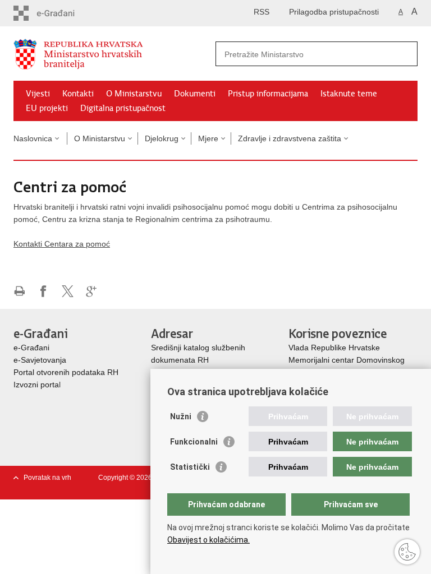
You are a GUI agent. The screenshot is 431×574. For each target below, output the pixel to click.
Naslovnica (32, 138)
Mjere (208, 138)
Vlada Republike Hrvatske (335, 347)
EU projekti (47, 108)
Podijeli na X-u (68, 291)
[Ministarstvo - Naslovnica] (114, 54)
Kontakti (78, 94)
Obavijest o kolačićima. (208, 539)
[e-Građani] (61, 13)
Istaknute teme (348, 94)
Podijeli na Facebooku (43, 291)
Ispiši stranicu (19, 291)
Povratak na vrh (47, 478)
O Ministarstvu (134, 94)
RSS (261, 11)
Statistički (190, 466)
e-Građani (31, 347)
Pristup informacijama (268, 94)
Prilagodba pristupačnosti (334, 11)
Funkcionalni (194, 441)
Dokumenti (195, 94)
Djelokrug (161, 138)
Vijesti (38, 94)
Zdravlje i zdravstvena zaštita (289, 138)
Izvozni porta (36, 384)
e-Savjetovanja (39, 359)
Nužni (180, 416)
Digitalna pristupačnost (123, 108)
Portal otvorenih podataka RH (65, 372)
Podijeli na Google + (92, 291)
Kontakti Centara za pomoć (61, 243)
